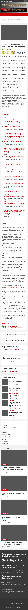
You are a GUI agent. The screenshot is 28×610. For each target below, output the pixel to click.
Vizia (8, 287)
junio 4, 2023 (5, 472)
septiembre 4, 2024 (13, 398)
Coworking (4, 425)
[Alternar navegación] (3, 14)
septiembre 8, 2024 (13, 384)
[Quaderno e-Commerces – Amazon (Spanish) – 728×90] (14, 51)
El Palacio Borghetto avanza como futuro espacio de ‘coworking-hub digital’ (12, 518)
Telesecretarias (7, 578)
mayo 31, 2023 (5, 496)
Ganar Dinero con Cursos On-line (11, 42)
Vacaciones (5, 441)
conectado (15, 349)
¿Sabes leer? (4, 594)
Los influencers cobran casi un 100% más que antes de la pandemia (14, 335)
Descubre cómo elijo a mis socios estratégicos (16, 382)
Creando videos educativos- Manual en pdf (14, 340)
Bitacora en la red (8, 562)
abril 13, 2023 (5, 522)
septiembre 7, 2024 (13, 390)
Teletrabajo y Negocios (17, 604)
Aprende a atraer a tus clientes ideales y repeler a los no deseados (16, 414)
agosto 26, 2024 (12, 408)
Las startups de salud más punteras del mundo (15, 169)
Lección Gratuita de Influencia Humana (14, 396)
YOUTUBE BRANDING (15, 388)
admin (10, 49)
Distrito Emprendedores (10, 556)
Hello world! (6, 114)
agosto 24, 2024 (12, 417)
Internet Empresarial (8, 568)
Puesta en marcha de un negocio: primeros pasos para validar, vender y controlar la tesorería (14, 176)
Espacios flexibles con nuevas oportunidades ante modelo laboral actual (12, 469)
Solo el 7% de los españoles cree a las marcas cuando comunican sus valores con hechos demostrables (15, 150)
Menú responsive (25, 1)
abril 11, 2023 (5, 546)
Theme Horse (16, 605)
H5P (16, 287)
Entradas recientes (9, 377)
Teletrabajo (4, 439)
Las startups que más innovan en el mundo (14, 196)
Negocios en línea (13, 379)
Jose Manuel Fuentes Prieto (17, 327)
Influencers (12, 387)
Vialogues (12, 287)
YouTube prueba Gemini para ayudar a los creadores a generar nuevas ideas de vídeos (17, 405)
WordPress (18, 607)
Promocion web (13, 410)
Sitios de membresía (7, 438)
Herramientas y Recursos (8, 431)
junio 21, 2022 (5, 49)
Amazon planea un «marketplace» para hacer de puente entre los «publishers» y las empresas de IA (14, 212)
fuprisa (8, 327)
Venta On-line (5, 443)
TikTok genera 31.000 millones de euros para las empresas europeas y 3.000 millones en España (14, 203)
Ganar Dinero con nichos (8, 429)
